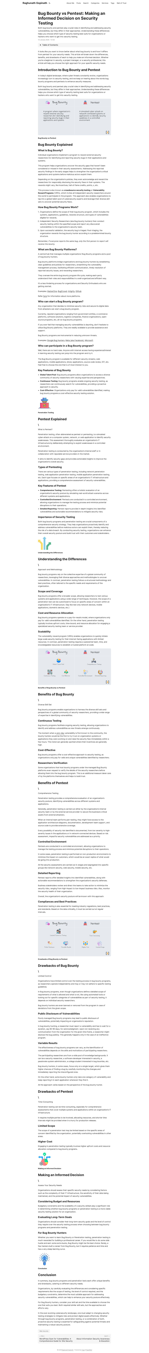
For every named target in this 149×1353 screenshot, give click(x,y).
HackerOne (52, 291)
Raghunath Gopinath (35, 3)
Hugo (83, 1350)
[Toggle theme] (49, 3)
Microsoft (89, 340)
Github (78, 291)
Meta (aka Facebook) (74, 340)
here (45, 296)
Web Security (44, 1331)
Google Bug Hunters (55, 340)
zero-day (60, 733)
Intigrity (71, 291)
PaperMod (89, 1350)
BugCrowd (62, 291)
